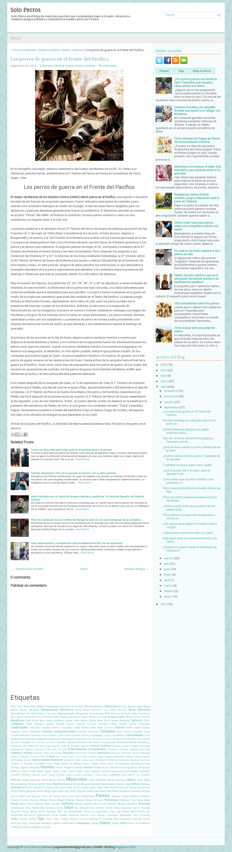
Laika (44, 774)
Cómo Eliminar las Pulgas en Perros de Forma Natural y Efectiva (197, 140)
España (133, 749)
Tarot (92, 815)
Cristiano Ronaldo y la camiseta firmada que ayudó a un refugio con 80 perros (197, 110)
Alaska (23, 709)
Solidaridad (17, 815)
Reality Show (27, 803)
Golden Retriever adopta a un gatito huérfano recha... (186, 431)
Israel (33, 771)
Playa (61, 800)
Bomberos (59, 720)
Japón (56, 771)
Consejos (107, 731)
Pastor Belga (44, 791)
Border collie (72, 720)
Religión (122, 803)
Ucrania (107, 818)
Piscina (34, 800)
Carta (113, 723)
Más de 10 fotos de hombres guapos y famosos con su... (188, 440)
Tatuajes (101, 815)
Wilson (146, 823)
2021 (163, 604)
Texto (14, 818)
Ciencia (119, 727)
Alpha (78, 709)
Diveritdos (144, 742)
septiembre (171, 407)
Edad (134, 745)
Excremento (81, 753)
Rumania (50, 807)
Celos (38, 727)
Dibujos (71, 742)
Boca (42, 720)
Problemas (111, 800)
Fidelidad (145, 753)
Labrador (144, 771)
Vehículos (16, 823)
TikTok (32, 818)
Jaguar (48, 771)
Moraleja (32, 784)
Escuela (124, 749)
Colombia (35, 731)
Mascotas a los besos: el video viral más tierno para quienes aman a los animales (197, 170)
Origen (92, 787)
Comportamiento (64, 731)
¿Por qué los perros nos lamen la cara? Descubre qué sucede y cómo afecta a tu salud (195, 82)
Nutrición (27, 787)
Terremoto (145, 815)
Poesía (80, 800)
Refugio (79, 803)
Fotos (51, 756)
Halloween (39, 763)
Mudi (49, 784)
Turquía (93, 818)
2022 (13, 706)
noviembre (171, 396)
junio (167, 569)
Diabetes (61, 742)
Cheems (55, 727)
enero (168, 596)
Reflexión (68, 803)
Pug (133, 800)
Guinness (145, 760)
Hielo (147, 763)
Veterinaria (68, 823)
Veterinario (83, 823)
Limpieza (114, 774)
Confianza (93, 731)
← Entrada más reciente (27, 569)
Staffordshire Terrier (47, 815)
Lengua (69, 774)
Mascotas (76, 779)
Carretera (103, 724)
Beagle (112, 716)
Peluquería (124, 791)
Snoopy (125, 811)
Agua (146, 706)
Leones (78, 774)
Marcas (53, 780)
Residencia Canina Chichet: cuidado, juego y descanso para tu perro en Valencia (197, 198)
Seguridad (16, 811)
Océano (49, 787)
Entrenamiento (97, 749)
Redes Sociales (52, 803)
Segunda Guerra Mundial (136, 807)
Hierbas (15, 767)
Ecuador (125, 746)
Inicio (16, 38)
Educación (17, 749)
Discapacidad (108, 742)
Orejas (84, 787)
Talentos (84, 815)
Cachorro (136, 720)
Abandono (29, 706)
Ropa (28, 807)
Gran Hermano (97, 760)
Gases (27, 760)
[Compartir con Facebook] (25, 434)
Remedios (132, 803)
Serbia (33, 811)
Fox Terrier (61, 756)
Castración (144, 724)
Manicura (35, 780)
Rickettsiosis (17, 807)
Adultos (122, 706)
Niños (135, 784)
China (85, 727)
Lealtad (60, 774)
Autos (135, 713)
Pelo (108, 791)
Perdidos (136, 791)
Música (85, 784)
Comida (47, 731)
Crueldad (35, 735)
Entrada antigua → (137, 569)
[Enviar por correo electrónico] (12, 434)
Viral (123, 823)
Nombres (145, 784)
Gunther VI (17, 763)
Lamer (51, 774)
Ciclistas (109, 727)
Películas (99, 791)
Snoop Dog (115, 811)
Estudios (68, 752)
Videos (105, 823)
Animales (144, 709)
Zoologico (36, 827)
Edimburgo (144, 746)
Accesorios (52, 706)
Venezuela (34, 823)
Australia (126, 713)
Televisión (125, 815)
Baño (84, 716)
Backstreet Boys (33, 716)
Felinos (135, 753)
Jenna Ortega (75, 771)
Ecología (115, 746)
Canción (70, 724)
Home (16, 50)
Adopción (111, 706)
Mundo (76, 784)
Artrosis (115, 713)
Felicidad (126, 753)
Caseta (132, 724)
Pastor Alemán (27, 791)
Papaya (133, 787)
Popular (164, 71)
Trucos (73, 818)
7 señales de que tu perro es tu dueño (187, 465)
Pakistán (123, 787)
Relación (112, 803)
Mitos (140, 780)
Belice (138, 716)
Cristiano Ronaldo (20, 735)
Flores (42, 756)
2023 (19, 706)
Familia (92, 753)
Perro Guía (68, 796)
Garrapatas (17, 760)
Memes (111, 780)
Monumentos (19, 784)
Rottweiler (38, 807)
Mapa (45, 780)
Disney (133, 742)
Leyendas (88, 774)
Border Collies (88, 720)
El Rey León (50, 749)
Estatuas (37, 753)
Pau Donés (70, 791)
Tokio (56, 819)
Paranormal (144, 787)
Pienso (146, 796)
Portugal (98, 800)
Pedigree (81, 791)
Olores (76, 787)
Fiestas (15, 756)
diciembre (170, 391)
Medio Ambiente (97, 780)
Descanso (67, 738)
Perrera (14, 796)
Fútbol (129, 756)
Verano (57, 823)
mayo (167, 574)
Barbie (92, 716)
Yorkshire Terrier (20, 827)
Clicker (129, 727)
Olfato (69, 787)
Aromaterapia (96, 713)
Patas (54, 791)
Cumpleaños (118, 735)
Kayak (114, 771)
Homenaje (77, 767)
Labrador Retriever (21, 774)
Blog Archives (202, 71)
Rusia (60, 807)
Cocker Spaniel (142, 727)
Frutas (83, 756)
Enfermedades (77, 749)
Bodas (49, 720)
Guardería (111, 760)
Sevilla (42, 811)
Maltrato (16, 779)
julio (166, 563)
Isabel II (25, 771)
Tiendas (23, 819)
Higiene (24, 767)
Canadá (60, 724)
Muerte (57, 784)
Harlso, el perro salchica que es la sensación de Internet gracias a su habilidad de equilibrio (196, 278)
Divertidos (16, 746)
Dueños (105, 745)
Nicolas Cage (123, 784)
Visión (130, 823)
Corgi (119, 731)
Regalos (88, 803)
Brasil (114, 720)
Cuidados (96, 735)
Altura (86, 709)
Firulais (34, 756)
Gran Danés (81, 760)
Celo (31, 727)
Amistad (122, 709)
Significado (102, 811)
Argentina (82, 713)
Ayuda (20, 716)
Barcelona (102, 716)
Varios (146, 819)
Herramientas (122, 763)
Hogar (68, 767)
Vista (138, 823)
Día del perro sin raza (100, 738)
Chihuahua (67, 727)
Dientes (81, 742)
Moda (147, 780)
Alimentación (49, 709)
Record (39, 803)
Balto (56, 716)
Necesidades (109, 784)
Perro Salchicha (84, 796)
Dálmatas (31, 738)
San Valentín (98, 807)
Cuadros (52, 735)
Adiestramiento (94, 706)
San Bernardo (81, 807)
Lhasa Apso (101, 774)
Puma (140, 800)
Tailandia (73, 815)
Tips (40, 819)
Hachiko (28, 763)
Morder (42, 784)
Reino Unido (100, 803)
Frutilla (92, 756)
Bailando (48, 716)
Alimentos (66, 709)
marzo (168, 585)
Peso (125, 796)
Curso (147, 735)
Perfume (145, 791)
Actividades (77, 706)
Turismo (82, 819)
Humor (88, 767)
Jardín (63, 771)
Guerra (66, 50)
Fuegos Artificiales (114, 756)
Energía (62, 749)
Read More (82, 459)
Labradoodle (131, 771)
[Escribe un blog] (17, 434)
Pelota (115, 791)
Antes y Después (47, 713)
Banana (64, 716)
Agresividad (135, 706)
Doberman (29, 50)
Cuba (60, 735)
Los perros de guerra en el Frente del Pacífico (60, 59)
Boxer (100, 720)
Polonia (89, 800)
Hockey (59, 767)
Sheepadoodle (75, 811)
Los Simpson (143, 774)
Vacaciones (125, 819)
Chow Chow (96, 727)
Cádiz (147, 720)
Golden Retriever (52, 760)
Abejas (41, 706)
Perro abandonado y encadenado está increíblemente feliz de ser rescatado (76, 543)
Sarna (117, 807)
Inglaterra (131, 767)
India (123, 767)
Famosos (103, 752)
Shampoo (51, 811)
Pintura (25, 800)
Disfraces (122, 742)
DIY (24, 745)
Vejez (25, 823)
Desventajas (80, 738)
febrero (169, 591)
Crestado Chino (141, 731)
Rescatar (144, 803)
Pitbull (44, 800)
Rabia (147, 800)
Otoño (100, 787)
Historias (47, 767)
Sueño (63, 815)
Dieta (89, 742)
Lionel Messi (128, 774)
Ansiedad (32, 713)
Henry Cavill (107, 763)
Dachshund (18, 738)
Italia (40, 771)
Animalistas (18, 713)
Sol (148, 811)
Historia (77, 50)
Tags (181, 71)
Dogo (42, 746)
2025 (163, 370)
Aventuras (144, 713)
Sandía (109, 807)
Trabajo (64, 819)
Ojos (62, 787)
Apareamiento (66, 713)
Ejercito (39, 749)
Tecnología (112, 815)
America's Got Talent (104, 709)
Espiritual (145, 749)
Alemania (34, 709)
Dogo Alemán (53, 746)
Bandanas (74, 716)
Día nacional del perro (44, 742)
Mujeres (67, 784)
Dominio (85, 746)
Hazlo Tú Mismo (71, 763)
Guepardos (124, 760)
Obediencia (39, 787)
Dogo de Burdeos (70, 746)
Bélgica (130, 716)
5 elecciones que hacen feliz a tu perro (188, 533)
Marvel (61, 780)
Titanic (49, 819)
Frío (77, 756)
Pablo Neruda (111, 787)
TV (100, 819)
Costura (127, 731)
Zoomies (46, 827)
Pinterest (15, 800)
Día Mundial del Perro (124, 738)
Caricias (91, 724)
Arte (107, 713)
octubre (169, 402)
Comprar (81, 731)
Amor (132, 709)
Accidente (65, 706)
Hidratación (137, 763)
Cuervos (85, 735)
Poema (70, 800)
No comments (107, 65)
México (131, 779)
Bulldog (124, 720)
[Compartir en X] (21, 434)
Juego (86, 771)
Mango (25, 780)
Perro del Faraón (51, 796)
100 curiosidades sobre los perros (196, 303)
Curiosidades (134, 735)
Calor (29, 723)
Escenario (113, 749)
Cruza (44, 735)
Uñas (116, 819)
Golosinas (68, 760)
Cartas (123, 723)
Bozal (107, 720)
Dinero (96, 742)
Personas (116, 796)
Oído (56, 787)
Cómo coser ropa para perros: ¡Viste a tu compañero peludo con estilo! (196, 226)
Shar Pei (62, 811)
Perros (103, 795)
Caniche (81, 724)
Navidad (96, 784)
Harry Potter (53, 763)
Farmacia (115, 753)
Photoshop (135, 796)
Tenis (135, 815)
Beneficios (17, 720)
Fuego (100, 756)
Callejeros (17, 723)
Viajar (95, 823)
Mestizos (121, 780)
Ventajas (46, 823)
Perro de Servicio (30, 796)
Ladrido (36, 774)
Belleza (146, 716)
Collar (24, 731)
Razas (15, 803)
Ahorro (14, 709)
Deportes (42, 738)
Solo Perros (26, 9)
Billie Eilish (32, 720)
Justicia (105, 771)
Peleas (90, 791)
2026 (163, 364)
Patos (61, 791)
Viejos (115, 823)
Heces (86, 763)
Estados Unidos (49, 50)
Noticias (16, 787)
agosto (169, 558)
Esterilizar (48, 753)
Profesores (124, 800)
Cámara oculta (44, 723)
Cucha (67, 735)
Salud (68, 808)
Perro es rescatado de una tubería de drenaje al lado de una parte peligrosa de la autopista (86, 519)
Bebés (121, 716)
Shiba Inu (89, 811)
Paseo (14, 791)
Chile (77, 727)
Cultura (107, 735)
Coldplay (15, 731)
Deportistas (54, 738)
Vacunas (137, 819)
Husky (97, 767)
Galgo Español (142, 756)
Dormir (94, 745)
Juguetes (95, 771)
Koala (121, 771)
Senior (26, 811)
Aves (13, 716)
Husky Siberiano (110, 767)
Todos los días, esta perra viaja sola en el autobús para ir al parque (71, 449)
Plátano (53, 800)
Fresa (71, 756)
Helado (95, 763)
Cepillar (46, 727)
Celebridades (19, 727)
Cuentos (76, 735)
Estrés (58, 753)
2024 (163, 375)
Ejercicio (29, 749)
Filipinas (24, 756)
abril (167, 580)
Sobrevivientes (138, 811)
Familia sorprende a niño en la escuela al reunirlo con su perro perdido (73, 473)
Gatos (36, 760)
